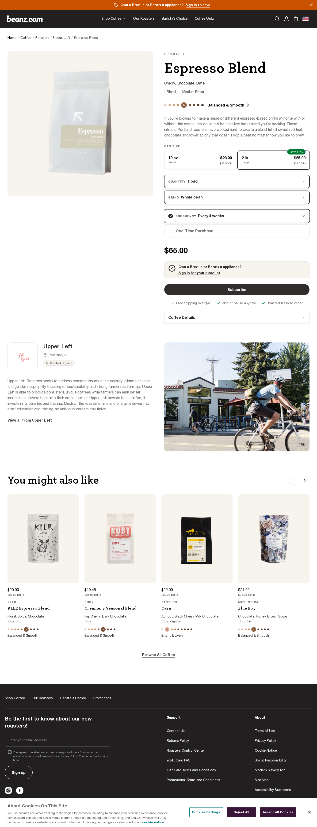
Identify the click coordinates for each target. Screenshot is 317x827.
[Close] (309, 812)
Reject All (241, 812)
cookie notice (153, 822)
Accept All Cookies (278, 812)
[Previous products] (293, 480)
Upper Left (61, 38)
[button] (144, 19)
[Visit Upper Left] (23, 357)
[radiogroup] (237, 160)
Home (12, 38)
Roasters (42, 38)
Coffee (25, 38)
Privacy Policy (69, 756)
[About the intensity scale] (247, 105)
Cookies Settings (206, 812)
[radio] (237, 230)
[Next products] (304, 480)
